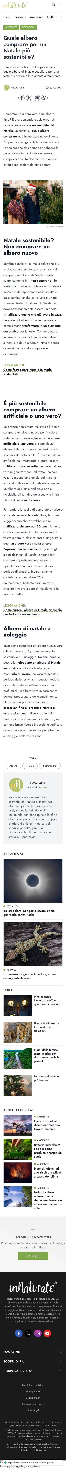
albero (13, 766)
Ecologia (28, 27)
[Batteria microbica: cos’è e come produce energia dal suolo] (17, 1149)
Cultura (52, 17)
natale (30, 766)
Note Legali (33, 1410)
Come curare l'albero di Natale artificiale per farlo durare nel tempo (32, 612)
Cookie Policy (33, 1398)
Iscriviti (33, 1256)
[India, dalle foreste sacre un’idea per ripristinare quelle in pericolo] (17, 1058)
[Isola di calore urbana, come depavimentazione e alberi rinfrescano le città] (17, 1196)
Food (6, 17)
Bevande (20, 17)
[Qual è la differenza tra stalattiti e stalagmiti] (17, 1032)
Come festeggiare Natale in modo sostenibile (27, 371)
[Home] (15, 5)
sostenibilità (50, 766)
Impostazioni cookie (33, 1404)
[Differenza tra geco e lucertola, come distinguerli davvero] (33, 944)
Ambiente (36, 17)
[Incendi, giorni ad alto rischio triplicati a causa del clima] (17, 1173)
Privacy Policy (33, 1391)
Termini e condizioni (33, 1385)
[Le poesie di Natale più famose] (17, 1085)
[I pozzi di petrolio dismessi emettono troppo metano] (17, 1125)
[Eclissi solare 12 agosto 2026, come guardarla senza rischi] (33, 881)
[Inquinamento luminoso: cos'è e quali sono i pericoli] (17, 1005)
